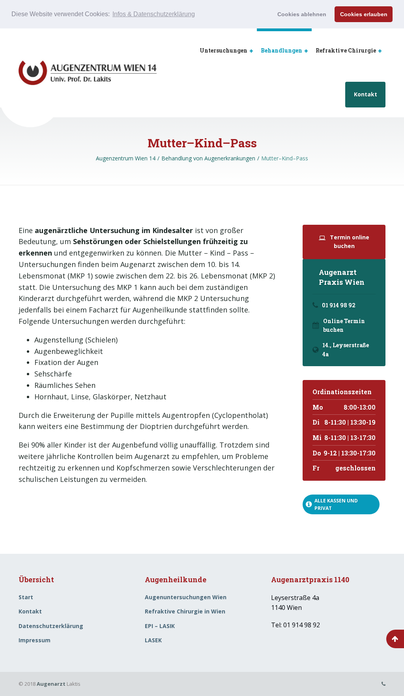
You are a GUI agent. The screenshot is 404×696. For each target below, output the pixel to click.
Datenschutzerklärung (51, 626)
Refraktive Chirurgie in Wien (185, 611)
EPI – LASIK (160, 626)
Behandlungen (281, 50)
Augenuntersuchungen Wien (185, 597)
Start (26, 597)
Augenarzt (51, 683)
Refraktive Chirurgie (346, 50)
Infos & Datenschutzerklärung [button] (153, 14)
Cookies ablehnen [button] (301, 14)
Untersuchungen (223, 50)
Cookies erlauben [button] (363, 14)
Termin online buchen (348, 241)
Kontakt (365, 94)
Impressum (34, 640)
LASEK (153, 640)
